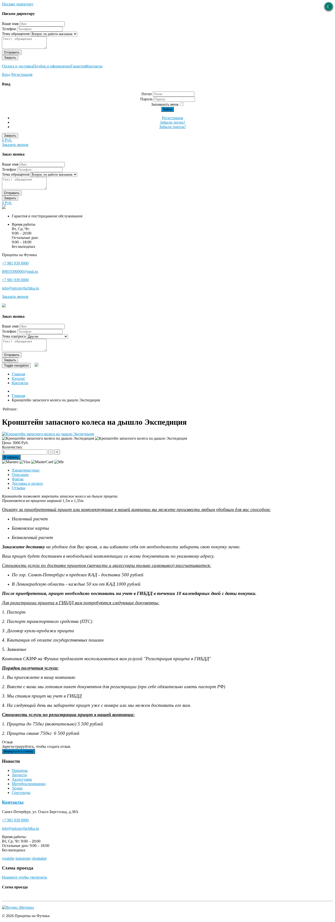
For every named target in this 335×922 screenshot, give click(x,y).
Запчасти (19, 775)
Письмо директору (17, 4)
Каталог (18, 378)
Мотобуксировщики (29, 784)
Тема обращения (15, 34)
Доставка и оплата (27, 483)
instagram (22, 858)
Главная (18, 374)
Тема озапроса (14, 336)
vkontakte (39, 858)
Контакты (94, 66)
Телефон (9, 29)
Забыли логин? (172, 122)
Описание (20, 475)
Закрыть (10, 57)
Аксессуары (22, 779)
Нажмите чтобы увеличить (24, 877)
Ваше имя (10, 24)
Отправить (12, 52)
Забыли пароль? (172, 127)
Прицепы (20, 770)
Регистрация (21, 74)
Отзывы (18, 488)
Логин (146, 94)
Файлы (18, 479)
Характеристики (25, 470)
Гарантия (78, 66)
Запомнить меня (164, 104)
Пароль (147, 99)
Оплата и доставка (17, 66)
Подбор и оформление (52, 66)
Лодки (17, 788)
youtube (8, 858)
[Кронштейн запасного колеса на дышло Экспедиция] (48, 434)
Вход (6, 74)
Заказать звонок (15, 145)
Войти (167, 109)
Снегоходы (21, 792)
